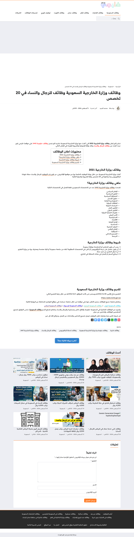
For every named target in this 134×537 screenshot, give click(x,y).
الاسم (94, 485)
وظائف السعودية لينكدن (52, 306)
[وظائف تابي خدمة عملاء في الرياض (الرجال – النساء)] (103, 424)
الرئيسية (118, 86)
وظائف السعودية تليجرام (93, 306)
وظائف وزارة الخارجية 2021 (69, 155)
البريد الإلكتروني (91, 492)
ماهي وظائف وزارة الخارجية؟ (69, 157)
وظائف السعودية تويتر (112, 306)
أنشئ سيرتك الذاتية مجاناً (67, 341)
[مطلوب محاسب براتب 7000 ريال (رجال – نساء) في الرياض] (30, 371)
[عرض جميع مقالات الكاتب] (118, 108)
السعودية (110, 86)
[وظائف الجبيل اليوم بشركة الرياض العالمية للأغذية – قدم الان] (30, 424)
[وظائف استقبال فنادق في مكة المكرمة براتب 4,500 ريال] (103, 398)
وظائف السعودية (35, 310)
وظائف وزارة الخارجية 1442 (105, 187)
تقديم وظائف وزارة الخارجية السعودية (65, 162)
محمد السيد (104, 108)
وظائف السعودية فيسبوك (72, 306)
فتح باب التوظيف (48, 174)
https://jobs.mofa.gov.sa (111, 298)
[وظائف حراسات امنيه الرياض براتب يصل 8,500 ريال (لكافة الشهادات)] (67, 424)
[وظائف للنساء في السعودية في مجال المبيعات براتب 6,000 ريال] (30, 398)
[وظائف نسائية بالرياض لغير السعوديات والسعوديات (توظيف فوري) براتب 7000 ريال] (103, 371)
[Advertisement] (67, 37)
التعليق (93, 461)
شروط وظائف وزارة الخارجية (69, 160)
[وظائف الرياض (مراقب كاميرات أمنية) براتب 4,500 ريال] (67, 398)
